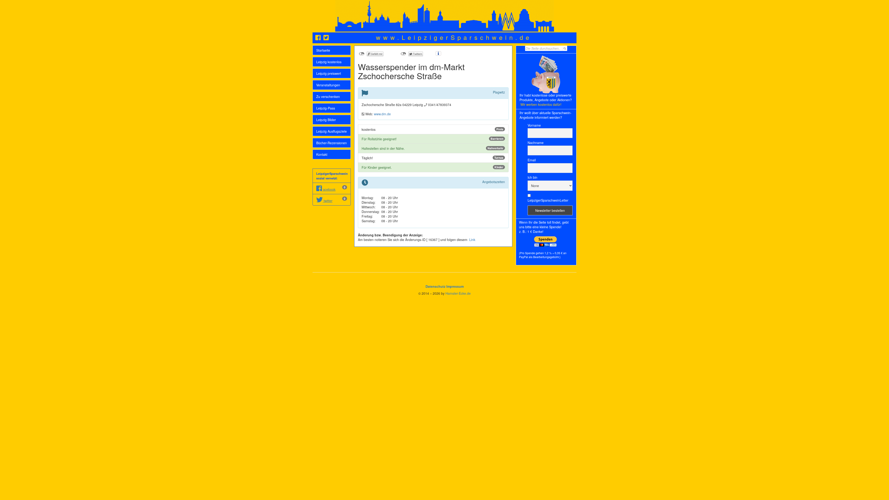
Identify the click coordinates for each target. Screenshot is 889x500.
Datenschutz (435, 286)
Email (532, 160)
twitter (327, 200)
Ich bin (532, 177)
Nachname (536, 142)
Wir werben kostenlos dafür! (540, 104)
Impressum (455, 286)
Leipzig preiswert (328, 73)
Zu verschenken (328, 96)
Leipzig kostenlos (328, 61)
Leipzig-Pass (325, 108)
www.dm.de (382, 114)
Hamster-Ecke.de (458, 293)
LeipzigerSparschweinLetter (548, 200)
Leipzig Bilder (326, 119)
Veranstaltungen (328, 85)
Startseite (323, 50)
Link (471, 239)
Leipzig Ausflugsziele (331, 131)
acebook (328, 189)
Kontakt (321, 154)
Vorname (534, 125)
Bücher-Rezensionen (331, 143)
